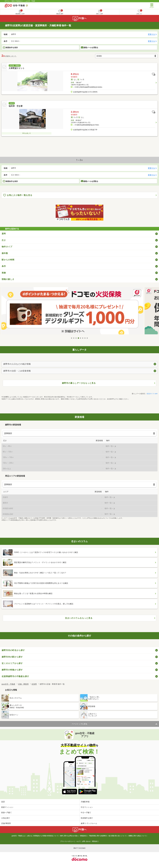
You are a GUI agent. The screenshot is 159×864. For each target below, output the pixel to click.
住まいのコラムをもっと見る (79, 618)
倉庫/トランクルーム (89, 823)
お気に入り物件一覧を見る (19, 195)
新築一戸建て (6, 813)
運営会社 (95, 841)
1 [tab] (71, 338)
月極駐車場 (85, 802)
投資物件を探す (87, 818)
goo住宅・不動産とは (18, 836)
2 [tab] (74, 338)
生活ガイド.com (152, 394)
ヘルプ (78, 841)
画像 (4, 273)
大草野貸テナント (17, 68)
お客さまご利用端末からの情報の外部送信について (42, 836)
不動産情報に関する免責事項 (97, 836)
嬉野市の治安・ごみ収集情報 (17, 371)
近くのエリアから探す (12, 663)
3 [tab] (76, 338)
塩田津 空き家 (16, 106)
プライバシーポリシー (67, 841)
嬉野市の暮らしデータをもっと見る (79, 383)
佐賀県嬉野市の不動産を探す (15, 676)
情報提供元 (83, 836)
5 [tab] (80, 338)
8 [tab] (87, 338)
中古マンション (87, 807)
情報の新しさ (8, 279)
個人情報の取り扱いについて (117, 836)
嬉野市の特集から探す (12, 670)
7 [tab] (85, 338)
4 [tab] (78, 338)
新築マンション (7, 807)
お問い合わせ (86, 841)
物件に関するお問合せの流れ (69, 836)
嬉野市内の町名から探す (13, 650)
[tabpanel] (79, 311)
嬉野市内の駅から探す (12, 657)
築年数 (5, 253)
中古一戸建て (86, 813)
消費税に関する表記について (137, 836)
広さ (4, 240)
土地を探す (5, 818)
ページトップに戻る (79, 724)
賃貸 (3, 802)
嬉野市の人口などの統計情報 (17, 364)
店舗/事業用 (6, 823)
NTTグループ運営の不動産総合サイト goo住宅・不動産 (20, 1)
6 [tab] (82, 338)
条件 (4, 266)
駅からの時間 (8, 259)
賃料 (4, 233)
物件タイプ (7, 246)
